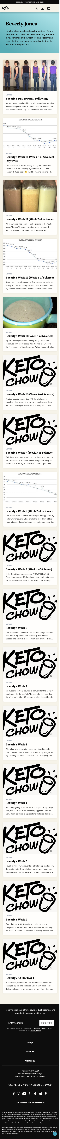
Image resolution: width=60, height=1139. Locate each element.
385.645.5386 (32, 1075)
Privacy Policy (34, 1035)
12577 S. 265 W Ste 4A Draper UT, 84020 (29, 1089)
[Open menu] (53, 8)
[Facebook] (13, 1098)
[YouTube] (23, 1098)
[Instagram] (17, 1098)
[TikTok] (34, 1098)
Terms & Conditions (40, 1032)
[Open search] (36, 8)
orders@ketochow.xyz (31, 1078)
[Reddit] (39, 1098)
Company (29, 1065)
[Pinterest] (45, 1098)
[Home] (5, 8)
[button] (53, 1134)
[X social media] (29, 1098)
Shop (29, 1046)
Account (29, 1056)
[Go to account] (42, 8)
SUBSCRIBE (45, 1027)
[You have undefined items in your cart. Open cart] (46, 8)
